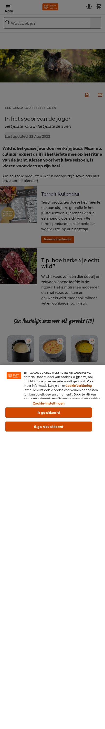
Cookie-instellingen (48, 403)
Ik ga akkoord (48, 412)
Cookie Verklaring (78, 385)
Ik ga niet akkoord (48, 426)
